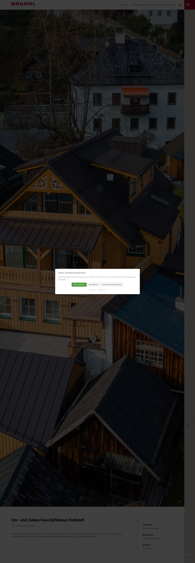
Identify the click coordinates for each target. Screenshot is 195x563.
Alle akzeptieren (79, 285)
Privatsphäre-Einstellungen (112, 285)
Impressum (92, 290)
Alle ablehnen (93, 285)
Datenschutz (102, 290)
